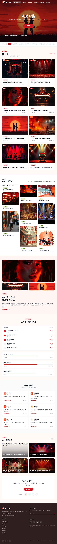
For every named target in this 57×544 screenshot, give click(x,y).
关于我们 (48, 2)
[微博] (31, 522)
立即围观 (27, 26)
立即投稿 (28, 489)
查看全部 (51, 53)
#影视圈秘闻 (35, 44)
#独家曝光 (48, 44)
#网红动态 (42, 44)
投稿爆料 (42, 2)
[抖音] (37, 522)
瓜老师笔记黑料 (17, 2)
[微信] (34, 522)
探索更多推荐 (5, 309)
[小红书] (41, 522)
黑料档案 (30, 2)
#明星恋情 (15, 44)
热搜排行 (36, 2)
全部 (10, 44)
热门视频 (24, 2)
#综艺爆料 (28, 44)
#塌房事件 (22, 44)
